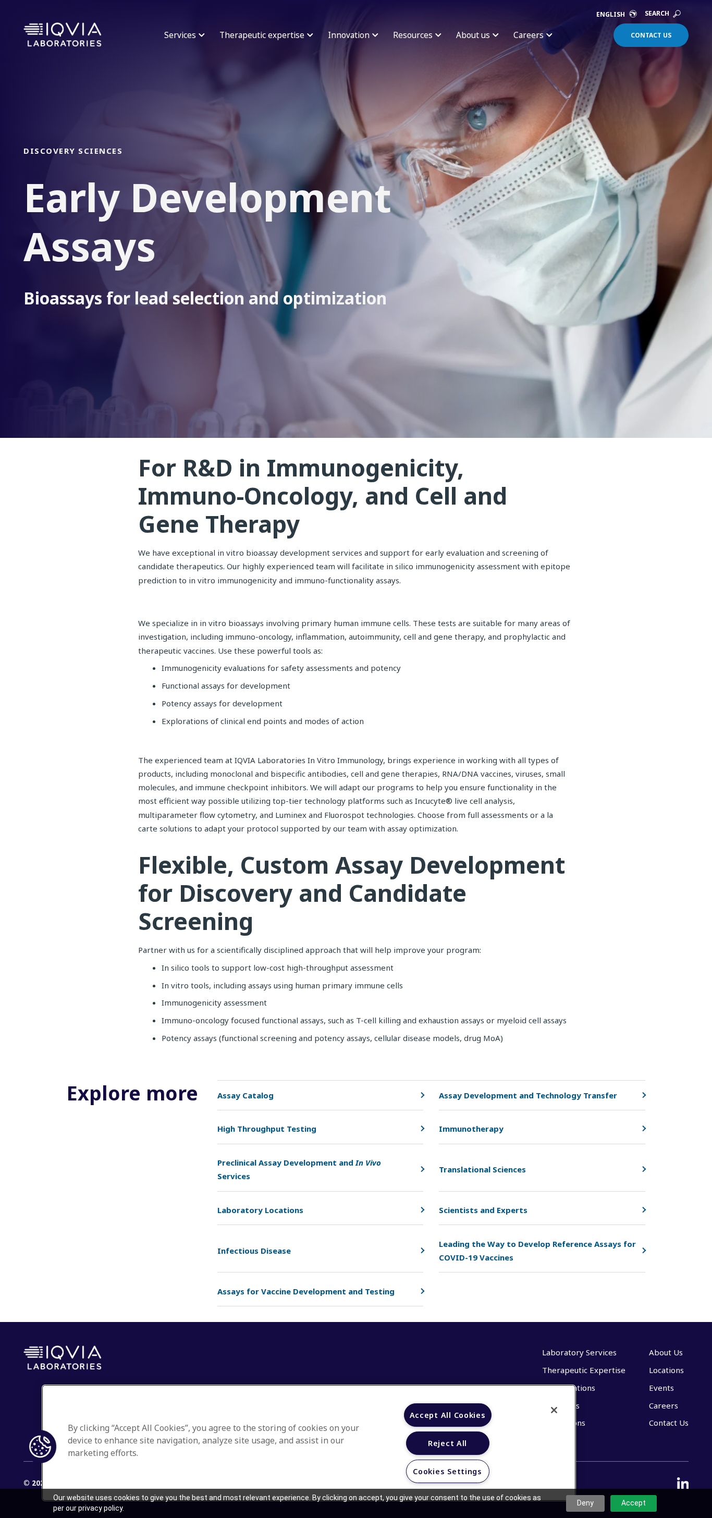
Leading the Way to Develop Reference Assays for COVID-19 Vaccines (537, 1251)
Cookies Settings (447, 1471)
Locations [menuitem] (666, 1370)
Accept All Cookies (448, 1415)
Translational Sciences (482, 1169)
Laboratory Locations (260, 1210)
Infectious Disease (254, 1250)
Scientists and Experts (483, 1210)
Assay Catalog (245, 1095)
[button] (40, 1446)
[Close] (554, 1410)
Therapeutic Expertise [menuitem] (583, 1370)
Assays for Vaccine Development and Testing (306, 1291)
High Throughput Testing (266, 1128)
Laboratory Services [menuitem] (579, 1352)
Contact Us (651, 35)
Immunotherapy (471, 1128)
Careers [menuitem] (663, 1405)
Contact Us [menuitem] (669, 1422)
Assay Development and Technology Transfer (528, 1095)
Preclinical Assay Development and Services (299, 1169)
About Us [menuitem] (666, 1352)
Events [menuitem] (661, 1387)
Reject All (447, 1443)
